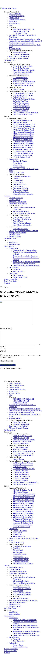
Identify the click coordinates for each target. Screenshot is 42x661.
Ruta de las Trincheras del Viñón (24, 583)
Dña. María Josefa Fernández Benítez (25, 482)
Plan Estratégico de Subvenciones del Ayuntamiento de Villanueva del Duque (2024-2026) (24, 414)
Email (2, 349)
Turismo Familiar (14, 569)
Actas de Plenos (14, 393)
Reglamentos (13, 391)
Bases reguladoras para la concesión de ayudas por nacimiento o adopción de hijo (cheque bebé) (25, 410)
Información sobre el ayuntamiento (25, 620)
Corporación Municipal (16, 385)
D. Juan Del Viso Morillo (21, 476)
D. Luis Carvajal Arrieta (21, 478)
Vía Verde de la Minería (21, 581)
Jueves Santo (17, 533)
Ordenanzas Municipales (17, 389)
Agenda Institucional (20, 647)
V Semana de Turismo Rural (22, 519)
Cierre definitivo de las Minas (23, 455)
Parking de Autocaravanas (17, 571)
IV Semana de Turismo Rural (23, 521)
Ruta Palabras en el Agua (21, 587)
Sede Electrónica (10, 608)
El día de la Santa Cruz (21, 562)
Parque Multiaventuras (20, 598)
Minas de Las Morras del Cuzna (24, 451)
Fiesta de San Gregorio (21, 560)
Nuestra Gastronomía (16, 567)
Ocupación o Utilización (21, 424)
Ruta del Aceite (18, 591)
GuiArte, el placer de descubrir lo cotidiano (23, 600)
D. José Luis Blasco (19, 467)
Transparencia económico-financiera (25, 625)
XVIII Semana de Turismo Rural (24, 494)
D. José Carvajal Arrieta (21, 472)
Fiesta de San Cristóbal (21, 558)
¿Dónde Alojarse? (15, 606)
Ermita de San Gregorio (21, 438)
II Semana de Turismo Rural (22, 525)
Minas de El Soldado (20, 449)
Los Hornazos (18, 552)
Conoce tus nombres (11, 649)
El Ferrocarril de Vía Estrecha (23, 453)
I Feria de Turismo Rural (21, 527)
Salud (10, 395)
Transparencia (9, 616)
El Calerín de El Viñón (20, 447)
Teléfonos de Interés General (18, 428)
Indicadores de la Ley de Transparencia (26, 635)
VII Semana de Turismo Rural (23, 515)
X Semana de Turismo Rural (22, 509)
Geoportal (16, 639)
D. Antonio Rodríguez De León (24, 469)
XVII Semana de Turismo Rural (24, 496)
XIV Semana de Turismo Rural (23, 502)
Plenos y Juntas (18, 645)
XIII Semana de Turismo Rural (23, 503)
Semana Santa (13, 529)
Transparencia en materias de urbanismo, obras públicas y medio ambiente (26, 632)
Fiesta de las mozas (19, 554)
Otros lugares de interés (21, 443)
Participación (13, 643)
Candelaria (16, 548)
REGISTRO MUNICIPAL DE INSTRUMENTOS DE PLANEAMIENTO (23, 401)
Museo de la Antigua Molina (22, 441)
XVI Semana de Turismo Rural (23, 498)
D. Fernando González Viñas (23, 465)
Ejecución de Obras (19, 422)
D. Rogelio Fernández (20, 480)
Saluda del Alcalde (15, 383)
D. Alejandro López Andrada (23, 463)
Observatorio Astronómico (18, 573)
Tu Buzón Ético (9, 430)
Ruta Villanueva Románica (22, 594)
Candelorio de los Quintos (22, 546)
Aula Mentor (13, 612)
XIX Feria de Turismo (20, 492)
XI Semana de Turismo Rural (23, 507)
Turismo (7, 565)
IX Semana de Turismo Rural (23, 511)
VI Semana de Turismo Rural (23, 517)
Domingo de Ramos (20, 531)
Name (2, 346)
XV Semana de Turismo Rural (23, 500)
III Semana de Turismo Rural (23, 523)
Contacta (7, 653)
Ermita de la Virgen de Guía (22, 436)
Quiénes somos (14, 387)
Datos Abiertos (14, 637)
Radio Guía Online (10, 651)
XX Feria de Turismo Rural (22, 490)
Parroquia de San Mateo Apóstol (24, 440)
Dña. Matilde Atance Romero (23, 484)
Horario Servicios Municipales (19, 426)
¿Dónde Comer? (14, 604)
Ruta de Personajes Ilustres (22, 593)
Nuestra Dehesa (18, 459)
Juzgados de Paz (14, 614)
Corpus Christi (18, 550)
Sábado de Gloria (19, 536)
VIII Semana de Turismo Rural (23, 513)
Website (2, 351)
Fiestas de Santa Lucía (16, 542)
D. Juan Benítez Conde (21, 474)
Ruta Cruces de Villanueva (22, 589)
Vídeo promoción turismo (17, 602)
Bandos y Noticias (15, 418)
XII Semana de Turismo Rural (23, 505)
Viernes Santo (17, 534)
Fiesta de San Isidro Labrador (23, 563)
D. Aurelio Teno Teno (20, 471)
